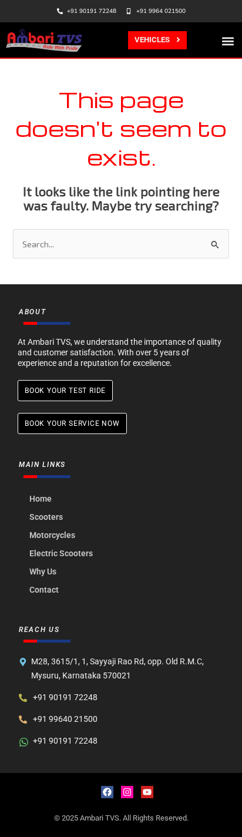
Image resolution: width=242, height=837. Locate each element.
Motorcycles (52, 535)
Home (40, 498)
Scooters (46, 517)
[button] (228, 41)
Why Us (42, 571)
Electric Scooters (61, 553)
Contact (44, 589)
